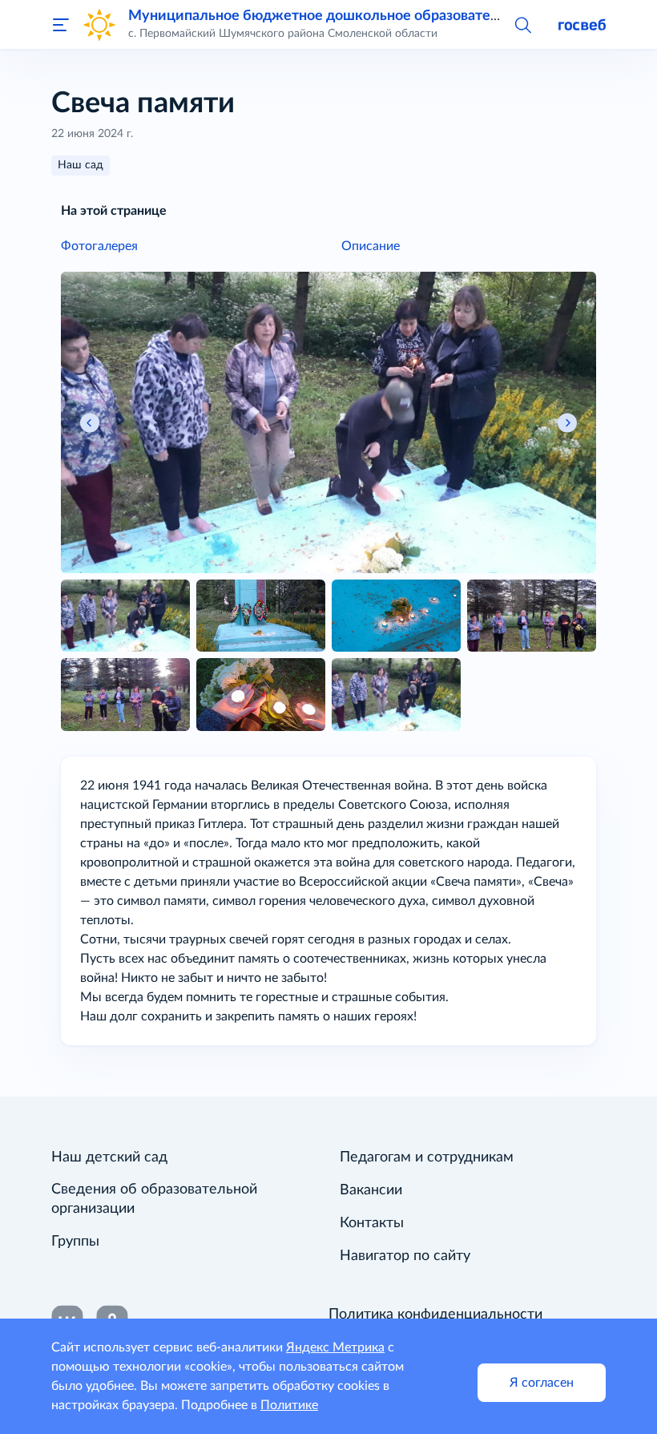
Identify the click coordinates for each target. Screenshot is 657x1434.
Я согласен (542, 1382)
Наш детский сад (109, 1157)
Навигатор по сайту (405, 1256)
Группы (75, 1241)
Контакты (372, 1223)
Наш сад (80, 165)
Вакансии (371, 1190)
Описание (370, 246)
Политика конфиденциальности (435, 1314)
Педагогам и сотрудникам (427, 1157)
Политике (289, 1405)
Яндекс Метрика (335, 1347)
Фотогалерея (99, 246)
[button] (522, 24)
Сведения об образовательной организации (154, 1199)
